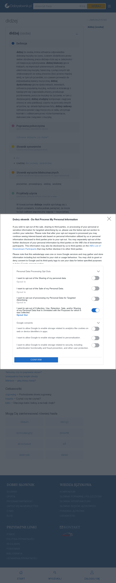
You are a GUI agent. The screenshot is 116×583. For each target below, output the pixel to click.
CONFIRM (36, 360)
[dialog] (58, 291)
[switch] (95, 278)
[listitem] (58, 271)
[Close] (110, 220)
